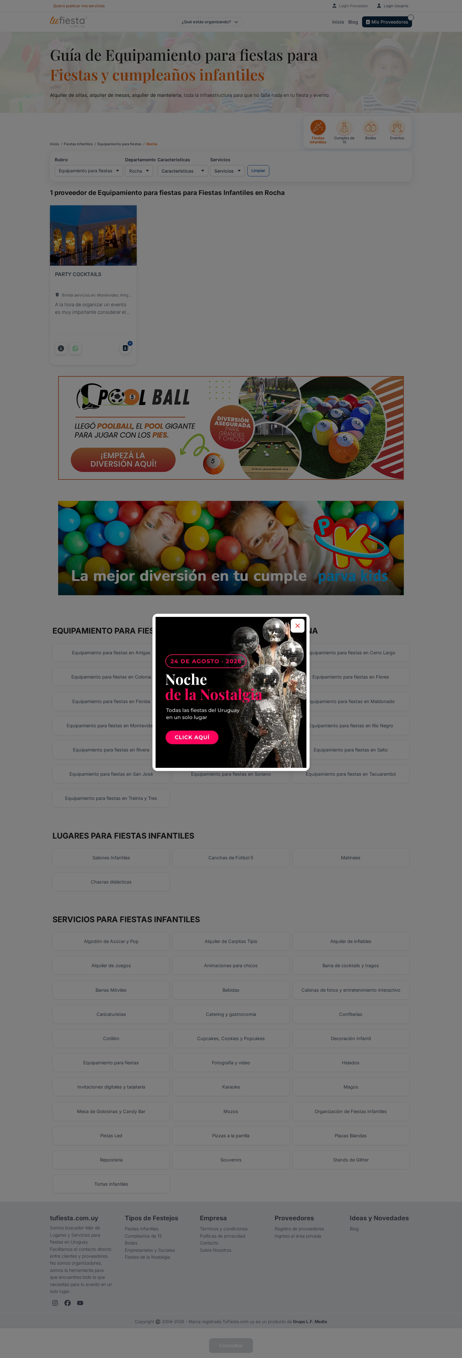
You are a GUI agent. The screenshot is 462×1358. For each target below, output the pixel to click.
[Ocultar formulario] (298, 626)
